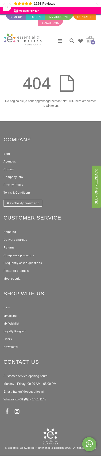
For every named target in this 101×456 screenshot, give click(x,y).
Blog (7, 153)
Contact (84, 17)
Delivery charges (15, 239)
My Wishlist (11, 323)
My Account (59, 17)
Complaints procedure (19, 255)
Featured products (16, 271)
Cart (6, 308)
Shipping (10, 232)
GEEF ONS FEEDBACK (96, 186)
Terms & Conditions (17, 192)
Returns (9, 247)
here (78, 101)
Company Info (13, 177)
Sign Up (16, 17)
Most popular (13, 278)
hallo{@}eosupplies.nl (28, 391)
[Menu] (60, 41)
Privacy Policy (13, 185)
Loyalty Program (15, 331)
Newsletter (11, 347)
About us (10, 161)
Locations (50, 22)
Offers (8, 339)
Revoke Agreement (23, 203)
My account (11, 316)
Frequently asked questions (23, 263)
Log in (36, 17)
